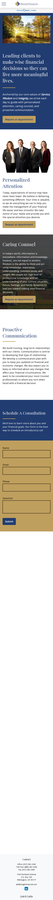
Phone (6, 481)
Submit (9, 521)
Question (8, 498)
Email (6, 464)
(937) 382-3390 (29, 864)
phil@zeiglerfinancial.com (26, 884)
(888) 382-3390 (30, 867)
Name (6, 447)
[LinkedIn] (26, 888)
